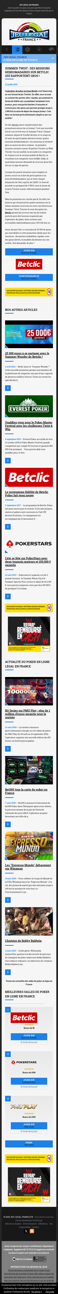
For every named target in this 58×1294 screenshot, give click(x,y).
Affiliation (43, 1223)
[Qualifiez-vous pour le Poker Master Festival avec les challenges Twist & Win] (29, 406)
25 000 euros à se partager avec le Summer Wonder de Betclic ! (27, 354)
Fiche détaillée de (29, 277)
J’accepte (49, 1291)
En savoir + (37, 1291)
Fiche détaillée (29, 1042)
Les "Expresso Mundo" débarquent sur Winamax (28, 866)
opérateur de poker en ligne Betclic (22, 91)
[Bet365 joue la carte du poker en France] (29, 770)
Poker (29, 1143)
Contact (35, 1227)
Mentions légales (13, 1223)
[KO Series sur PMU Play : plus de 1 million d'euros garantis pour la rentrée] (29, 691)
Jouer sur (29, 251)
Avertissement (30, 1223)
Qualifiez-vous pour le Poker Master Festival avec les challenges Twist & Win (29, 425)
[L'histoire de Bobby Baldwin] (29, 921)
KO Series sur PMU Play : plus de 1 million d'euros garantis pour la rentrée (27, 714)
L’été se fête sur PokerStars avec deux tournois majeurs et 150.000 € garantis (28, 561)
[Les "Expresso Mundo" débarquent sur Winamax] (29, 846)
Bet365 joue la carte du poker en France (26, 791)
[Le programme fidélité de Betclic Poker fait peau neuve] (29, 477)
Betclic (15, 124)
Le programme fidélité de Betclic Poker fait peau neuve (26, 493)
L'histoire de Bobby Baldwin (23, 940)
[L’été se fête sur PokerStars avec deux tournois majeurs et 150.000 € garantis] (29, 543)
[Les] (8, 900)
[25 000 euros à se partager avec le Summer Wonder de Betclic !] (29, 334)
